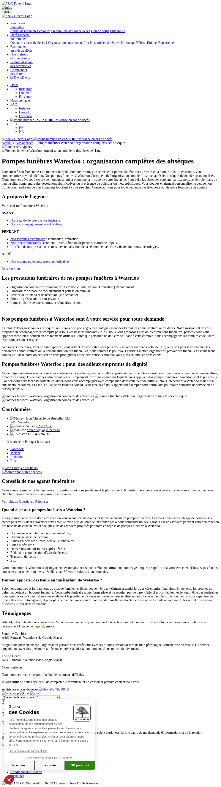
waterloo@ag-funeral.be (43, 430)
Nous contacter (20, 100)
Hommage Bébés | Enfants (139, 42)
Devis (26, 77)
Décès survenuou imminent (20, 37)
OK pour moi (80, 765)
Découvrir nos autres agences (22, 472)
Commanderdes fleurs (18, 72)
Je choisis (49, 765)
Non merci (19, 765)
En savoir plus (11, 269)
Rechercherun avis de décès (21, 48)
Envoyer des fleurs (24, 468)
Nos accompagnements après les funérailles (39, 261)
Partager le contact (37, 441)
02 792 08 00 (60, 689)
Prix (86, 42)
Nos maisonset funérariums (20, 56)
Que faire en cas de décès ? (28, 42)
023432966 (44, 426)
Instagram (25, 89)
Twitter (15, 453)
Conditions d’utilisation (26, 772)
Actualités (17, 776)
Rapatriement (167, 42)
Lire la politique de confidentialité (28, 751)
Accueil (7, 143)
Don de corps (100, 31)
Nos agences (24, 143)
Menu (6, 11)
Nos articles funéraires (105, 42)
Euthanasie (117, 31)
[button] (9, 779)
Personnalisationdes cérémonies (21, 64)
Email (14, 460)
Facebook (25, 96)
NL (21, 131)
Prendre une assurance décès (70, 31)
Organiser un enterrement (65, 42)
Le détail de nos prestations (28, 247)
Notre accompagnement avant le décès (36, 224)
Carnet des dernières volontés (30, 31)
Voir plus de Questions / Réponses (25, 501)
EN (21, 128)
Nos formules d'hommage (27, 239)
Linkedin (25, 93)
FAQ (13, 104)
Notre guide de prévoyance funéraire (35, 220)
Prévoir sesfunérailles (17, 25)
